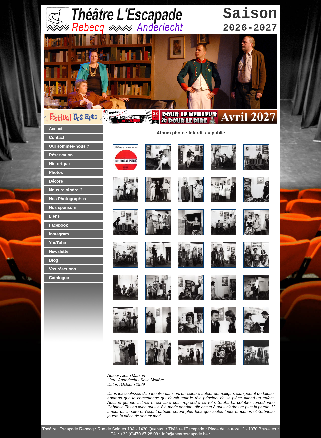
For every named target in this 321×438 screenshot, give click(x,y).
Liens (54, 216)
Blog (53, 260)
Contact (56, 137)
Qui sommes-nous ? (69, 146)
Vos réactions (62, 269)
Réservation (61, 155)
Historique (59, 163)
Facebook (58, 225)
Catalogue (59, 277)
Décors (56, 181)
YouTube (57, 242)
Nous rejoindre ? (65, 190)
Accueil (56, 128)
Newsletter (59, 251)
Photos (56, 172)
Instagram (59, 234)
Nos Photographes (67, 198)
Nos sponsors (62, 207)
